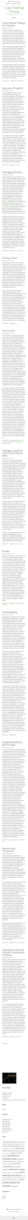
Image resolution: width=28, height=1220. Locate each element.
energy (9, 1151)
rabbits (14, 735)
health (14, 942)
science (21, 441)
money (4, 1172)
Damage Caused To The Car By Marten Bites (12, 453)
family (13, 1151)
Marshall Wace (6, 200)
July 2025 (4, 1132)
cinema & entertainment (11, 1146)
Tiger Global (14, 495)
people (13, 441)
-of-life (14, 440)
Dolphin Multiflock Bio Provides (12, 743)
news (22, 1172)
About (3, 1109)
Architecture (18, 440)
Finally (5, 551)
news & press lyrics (11, 1175)
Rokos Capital (5, 597)
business (22, 1144)
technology (4, 443)
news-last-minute (16, 603)
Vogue (14, 1211)
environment (8, 441)
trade (21, 1180)
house (22, 1161)
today (18, 1179)
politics (9, 1178)
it (22, 250)
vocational (14, 1186)
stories (14, 323)
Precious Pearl (10, 257)
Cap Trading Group (14, 9)
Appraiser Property (12, 88)
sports (10, 1180)
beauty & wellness (16, 1144)
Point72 (13, 132)
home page (17, 1161)
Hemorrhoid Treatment (8, 849)
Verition (9, 368)
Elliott (22, 963)
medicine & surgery (20, 942)
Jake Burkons (5, 206)
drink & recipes (16, 1036)
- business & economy (9, 1142)
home (12, 1161)
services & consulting (16, 1178)
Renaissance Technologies (9, 116)
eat (20, 1036)
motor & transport (19, 543)
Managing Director (12, 172)
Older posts (5, 1043)
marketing (5, 1169)
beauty (9, 1144)
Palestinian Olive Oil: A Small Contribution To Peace (13, 952)
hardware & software (17, 250)
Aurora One (8, 330)
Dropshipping (9, 612)
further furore (16, 839)
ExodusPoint (5, 577)
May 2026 (4, 1124)
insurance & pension (7, 1164)
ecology (4, 441)
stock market (17, 80)
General (8, 80)
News (7, 165)
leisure (15, 1167)
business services (16, 165)
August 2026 (5, 1119)
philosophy (17, 441)
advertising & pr (21, 1142)
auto (14, 543)
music (17, 1172)
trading (21, 80)
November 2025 (6, 1130)
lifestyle (19, 1167)
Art (22, 440)
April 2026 (4, 1126)
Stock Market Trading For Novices (13, 24)
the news (9, 443)
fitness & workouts (6, 1153)
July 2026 (4, 1121)
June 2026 (4, 1123)
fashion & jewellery (19, 1151)
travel (5, 1182)
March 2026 (5, 1128)
